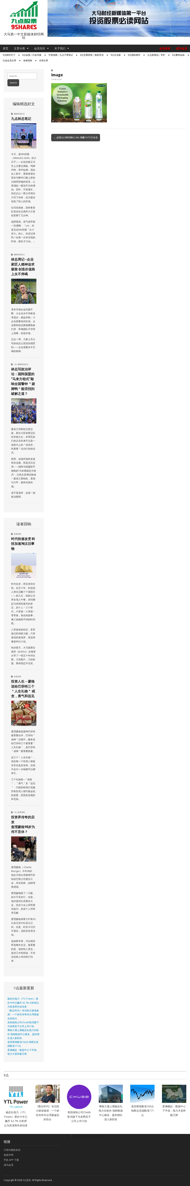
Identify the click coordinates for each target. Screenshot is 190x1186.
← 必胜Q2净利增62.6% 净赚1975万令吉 (75, 137)
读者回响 (27, 60)
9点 (15, 364)
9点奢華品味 (178, 55)
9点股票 (27, 1180)
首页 (5, 48)
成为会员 (181, 48)
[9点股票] (24, 15)
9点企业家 (116, 55)
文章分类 (19, 48)
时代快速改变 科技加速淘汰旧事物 (23, 544)
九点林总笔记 (21, 118)
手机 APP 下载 (11, 1160)
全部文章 (43, 60)
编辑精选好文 (19, 114)
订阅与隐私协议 (12, 1150)
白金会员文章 (9, 60)
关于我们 (59, 48)
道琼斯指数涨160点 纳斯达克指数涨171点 (142, 1111)
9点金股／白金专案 (31, 55)
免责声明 (8, 1155)
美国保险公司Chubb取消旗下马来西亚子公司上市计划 (79, 1116)
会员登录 (165, 48)
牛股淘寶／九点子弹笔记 (60, 55)
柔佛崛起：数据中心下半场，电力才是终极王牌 (174, 1111)
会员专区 (39, 48)
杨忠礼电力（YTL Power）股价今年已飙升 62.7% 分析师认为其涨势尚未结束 (23, 1002)
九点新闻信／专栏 (156, 55)
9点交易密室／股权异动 (92, 55)
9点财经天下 (9, 55)
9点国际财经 (134, 55)
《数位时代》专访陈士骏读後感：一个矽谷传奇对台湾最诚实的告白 (23, 1014)
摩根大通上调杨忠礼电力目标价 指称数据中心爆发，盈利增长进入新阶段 (23, 1034)
